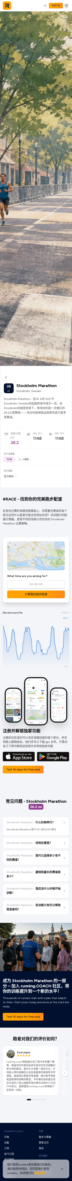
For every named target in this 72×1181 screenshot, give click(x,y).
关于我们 (43, 1156)
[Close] (62, 1169)
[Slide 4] (38, 1099)
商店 (41, 1148)
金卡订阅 (9, 1153)
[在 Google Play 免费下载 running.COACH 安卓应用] (53, 756)
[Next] (65, 1073)
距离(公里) (16, 433)
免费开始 (56, 5)
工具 (41, 1131)
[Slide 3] (36, 1099)
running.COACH (13, 1131)
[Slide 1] (29, 1099)
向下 (57, 433)
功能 (6, 1142)
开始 (6, 1136)
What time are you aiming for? (27, 576)
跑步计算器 (45, 1136)
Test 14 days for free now (23, 769)
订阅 (6, 1148)
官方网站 (9, 476)
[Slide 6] (44, 1099)
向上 (35, 433)
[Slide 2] (33, 1099)
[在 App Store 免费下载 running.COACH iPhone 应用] (19, 756)
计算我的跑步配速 (36, 594)
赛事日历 (44, 1142)
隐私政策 (40, 1173)
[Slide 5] (41, 1099)
